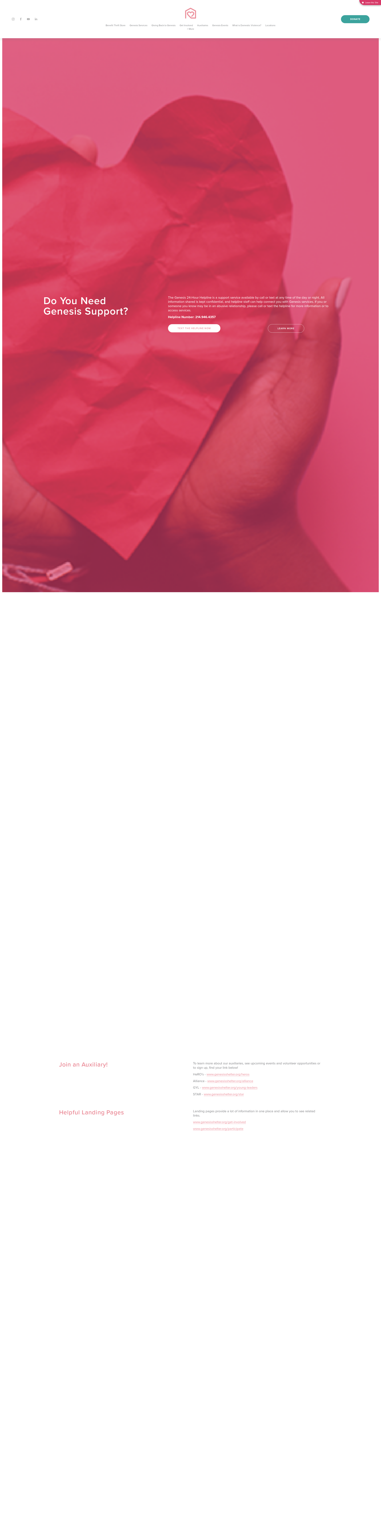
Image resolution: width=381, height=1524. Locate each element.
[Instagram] (13, 19)
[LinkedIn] (36, 19)
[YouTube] (28, 19)
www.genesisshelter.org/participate (218, 1128)
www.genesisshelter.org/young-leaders (229, 1087)
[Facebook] (20, 19)
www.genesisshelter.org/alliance (230, 1081)
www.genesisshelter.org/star (224, 1094)
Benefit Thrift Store (115, 25)
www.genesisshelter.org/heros (228, 1074)
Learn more (286, 328)
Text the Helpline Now (194, 328)
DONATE (355, 19)
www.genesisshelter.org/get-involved (219, 1122)
